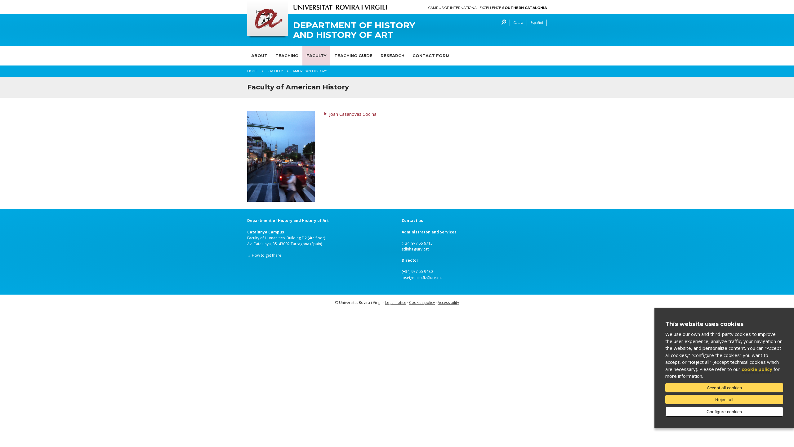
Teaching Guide (353, 55)
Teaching (286, 55)
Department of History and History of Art (354, 30)
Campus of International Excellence (487, 8)
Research (392, 55)
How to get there (266, 255)
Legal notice (395, 302)
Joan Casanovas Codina (353, 114)
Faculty (316, 55)
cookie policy (757, 369)
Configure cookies (724, 411)
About (259, 55)
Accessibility (448, 302)
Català (518, 22)
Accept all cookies (724, 387)
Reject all (724, 399)
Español (536, 22)
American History (309, 71)
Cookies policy (422, 302)
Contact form (431, 55)
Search (502, 23)
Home (252, 71)
